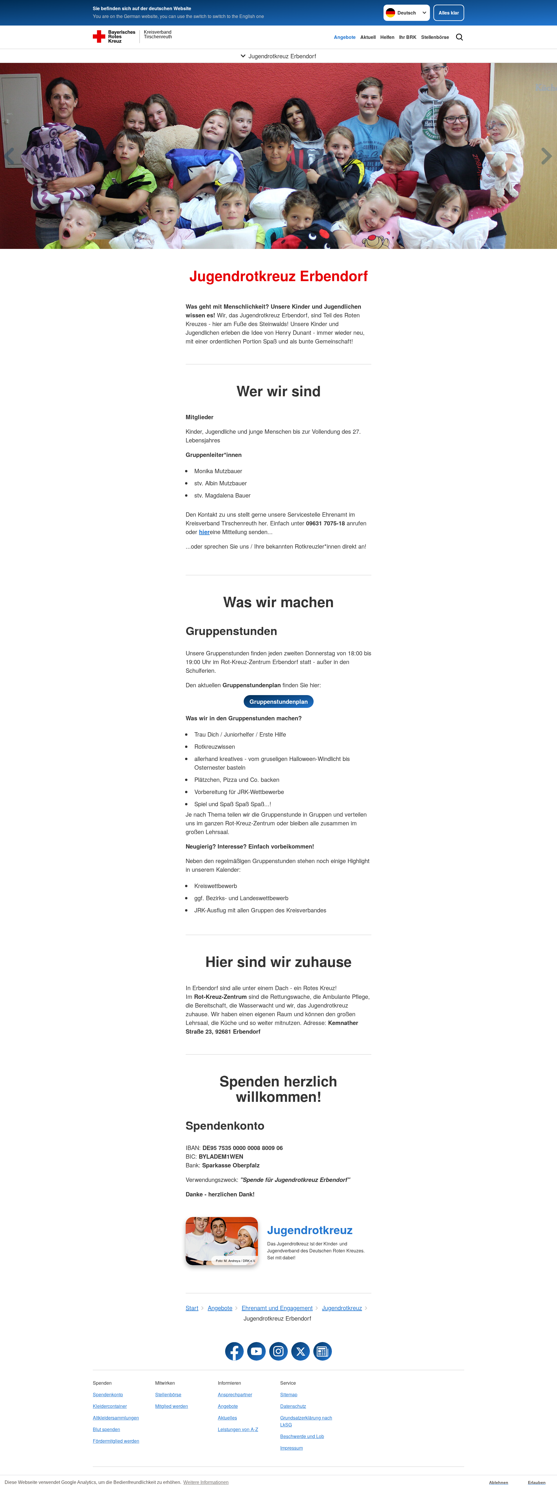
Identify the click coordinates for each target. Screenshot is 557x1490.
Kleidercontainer (110, 1406)
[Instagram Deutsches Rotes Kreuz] (278, 1351)
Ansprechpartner (235, 1394)
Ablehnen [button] (498, 1482)
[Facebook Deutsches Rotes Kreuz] (234, 1351)
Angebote (345, 37)
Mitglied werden (171, 1406)
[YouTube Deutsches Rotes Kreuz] (256, 1351)
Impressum (291, 1447)
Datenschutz (293, 1406)
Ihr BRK (408, 37)
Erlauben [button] (537, 1482)
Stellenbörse (435, 37)
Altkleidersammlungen (116, 1417)
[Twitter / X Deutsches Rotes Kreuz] (300, 1351)
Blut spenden (106, 1429)
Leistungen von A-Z (238, 1429)
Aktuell (368, 37)
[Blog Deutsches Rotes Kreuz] (322, 1351)
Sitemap (288, 1394)
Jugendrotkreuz (310, 1229)
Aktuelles (227, 1417)
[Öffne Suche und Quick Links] (459, 37)
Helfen (387, 37)
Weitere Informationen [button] (206, 1482)
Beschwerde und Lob (302, 1436)
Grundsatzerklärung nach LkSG (306, 1421)
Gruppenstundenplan (278, 701)
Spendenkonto (108, 1394)
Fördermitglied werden (116, 1440)
